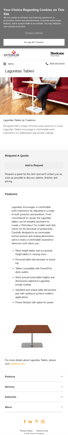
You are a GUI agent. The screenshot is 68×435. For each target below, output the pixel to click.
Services (10, 386)
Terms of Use (42, 431)
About (8, 407)
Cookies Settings (34, 33)
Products (10, 376)
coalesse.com (17, 363)
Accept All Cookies (34, 42)
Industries (10, 396)
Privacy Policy (26, 431)
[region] (34, 24)
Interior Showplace (37, 433)
